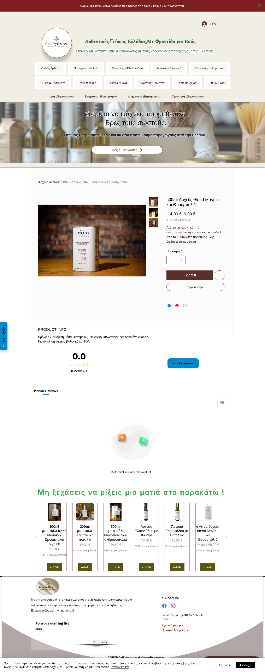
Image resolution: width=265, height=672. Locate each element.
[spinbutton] (175, 260)
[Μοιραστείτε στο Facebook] (169, 305)
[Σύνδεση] (201, 23)
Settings (224, 665)
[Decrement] (170, 260)
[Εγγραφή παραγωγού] (130, 96)
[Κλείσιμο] (260, 665)
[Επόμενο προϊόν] (226, 537)
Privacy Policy (120, 667)
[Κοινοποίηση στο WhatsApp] (184, 305)
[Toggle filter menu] (222, 402)
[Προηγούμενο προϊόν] (35, 537)
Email (38, 629)
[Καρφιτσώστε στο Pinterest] (177, 305)
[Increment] (182, 260)
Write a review (183, 363)
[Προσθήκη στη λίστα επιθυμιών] (219, 275)
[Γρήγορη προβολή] (54, 512)
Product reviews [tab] (46, 391)
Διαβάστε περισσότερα (181, 241)
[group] (131, 537)
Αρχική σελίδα (48, 182)
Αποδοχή (245, 665)
